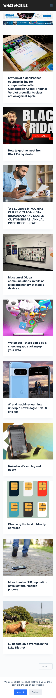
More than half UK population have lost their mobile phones (27, 586)
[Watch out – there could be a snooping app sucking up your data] (28, 318)
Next (44, 666)
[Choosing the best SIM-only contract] (28, 499)
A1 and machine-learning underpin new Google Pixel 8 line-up (27, 408)
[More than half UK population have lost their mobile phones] (28, 557)
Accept (20, 692)
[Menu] (51, 5)
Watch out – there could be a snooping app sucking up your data (27, 346)
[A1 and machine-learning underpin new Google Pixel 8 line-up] (28, 379)
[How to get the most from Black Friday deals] (28, 125)
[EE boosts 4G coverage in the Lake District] (28, 619)
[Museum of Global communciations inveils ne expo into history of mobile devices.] (28, 252)
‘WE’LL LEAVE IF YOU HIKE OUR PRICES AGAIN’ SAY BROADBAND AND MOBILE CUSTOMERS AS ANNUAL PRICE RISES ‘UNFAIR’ (26, 216)
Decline (35, 692)
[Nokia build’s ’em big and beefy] (28, 441)
